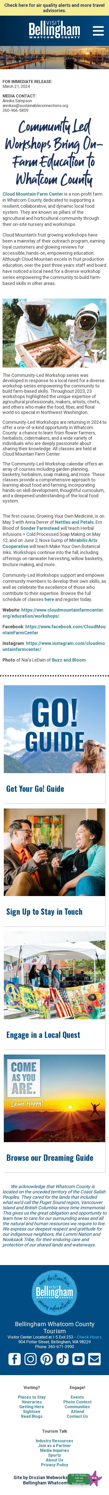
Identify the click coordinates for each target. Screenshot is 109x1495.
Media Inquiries (54, 1450)
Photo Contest (77, 1402)
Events (77, 1397)
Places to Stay (32, 1397)
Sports (54, 1455)
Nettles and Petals (74, 522)
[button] (86, 1478)
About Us (54, 1460)
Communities (77, 1406)
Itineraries (32, 1402)
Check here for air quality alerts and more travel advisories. (54, 8)
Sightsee (31, 1411)
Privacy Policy (54, 1464)
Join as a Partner (54, 1445)
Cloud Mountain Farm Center (33, 194)
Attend (77, 1411)
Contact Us (77, 1416)
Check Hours (89, 1337)
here (49, 599)
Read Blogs (32, 1416)
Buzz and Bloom (69, 660)
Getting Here (31, 1406)
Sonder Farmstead (40, 528)
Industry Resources (54, 1440)
